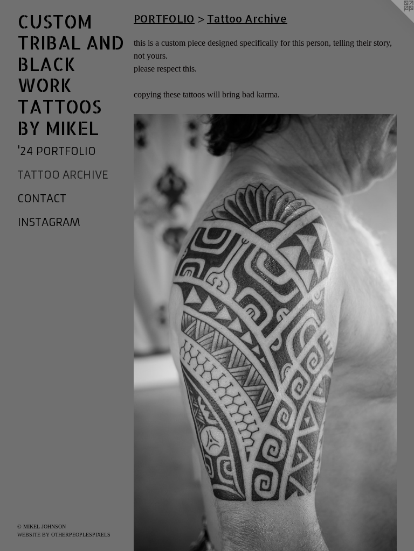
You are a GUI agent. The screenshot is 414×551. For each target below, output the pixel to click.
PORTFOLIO (164, 18)
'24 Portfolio (56, 151)
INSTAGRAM (48, 222)
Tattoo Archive (62, 174)
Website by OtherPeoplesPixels (64, 535)
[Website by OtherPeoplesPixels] (392, 21)
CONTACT (41, 198)
